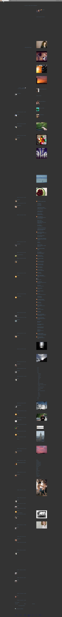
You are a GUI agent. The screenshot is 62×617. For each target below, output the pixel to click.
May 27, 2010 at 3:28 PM (21, 135)
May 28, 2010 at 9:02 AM (21, 361)
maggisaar (18, 137)
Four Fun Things (39, 205)
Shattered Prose (39, 296)
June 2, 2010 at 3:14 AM (21, 472)
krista (18, 426)
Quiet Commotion (39, 288)
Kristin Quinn (19, 205)
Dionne (18, 335)
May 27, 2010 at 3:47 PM (21, 203)
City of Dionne (39, 225)
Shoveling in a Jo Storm (40, 299)
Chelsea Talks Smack (40, 221)
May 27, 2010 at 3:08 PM (21, 123)
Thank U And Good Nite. (40, 314)
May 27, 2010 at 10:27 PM (21, 317)
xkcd (37, 459)
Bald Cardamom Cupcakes (40, 256)
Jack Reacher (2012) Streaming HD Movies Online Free (41, 315)
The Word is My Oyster (40, 326)
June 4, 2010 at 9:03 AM (21, 536)
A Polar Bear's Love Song (40, 207)
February (39, 394)
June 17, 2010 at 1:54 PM (21, 593)
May (38, 382)
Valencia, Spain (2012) (40, 267)
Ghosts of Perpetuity (39, 211)
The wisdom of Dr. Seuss (40, 214)
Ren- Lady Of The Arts (20, 254)
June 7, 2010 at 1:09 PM (21, 569)
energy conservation (40, 383)
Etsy (36, 471)
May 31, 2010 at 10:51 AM (21, 448)
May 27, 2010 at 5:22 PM (21, 241)
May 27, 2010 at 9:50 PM (21, 312)
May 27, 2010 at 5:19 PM (21, 214)
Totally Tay (38, 329)
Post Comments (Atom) (22, 605)
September (39, 377)
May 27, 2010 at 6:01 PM (21, 252)
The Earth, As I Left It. (38, 95)
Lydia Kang (18, 243)
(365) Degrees (39, 203)
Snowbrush (38, 308)
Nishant (18, 510)
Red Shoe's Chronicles (40, 290)
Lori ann (18, 114)
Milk (38, 278)
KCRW (37, 468)
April (39, 392)
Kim (17, 595)
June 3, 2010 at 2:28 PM (21, 503)
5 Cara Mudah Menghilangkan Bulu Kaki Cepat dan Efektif (41, 218)
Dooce (37, 474)
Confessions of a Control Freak (41, 227)
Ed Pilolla (18, 370)
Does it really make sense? (41, 235)
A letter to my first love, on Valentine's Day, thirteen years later (41, 208)
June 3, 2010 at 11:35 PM (21, 524)
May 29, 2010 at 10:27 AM (21, 424)
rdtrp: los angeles (39, 279)
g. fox (18, 314)
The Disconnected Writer (40, 317)
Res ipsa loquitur (31, 4)
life (18, 88)
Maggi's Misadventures (40, 275)
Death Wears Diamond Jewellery (21, 462)
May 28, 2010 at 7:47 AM (21, 333)
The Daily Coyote (38, 464)
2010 (38, 372)
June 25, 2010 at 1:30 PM (21, 600)
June (38, 381)
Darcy (18, 516)
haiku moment (39, 312)
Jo (17, 260)
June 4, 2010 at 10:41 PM (21, 542)
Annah (18, 505)
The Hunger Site (38, 463)
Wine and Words (19, 419)
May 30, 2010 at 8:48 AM (21, 431)
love (20, 88)
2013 (38, 368)
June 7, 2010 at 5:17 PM (21, 577)
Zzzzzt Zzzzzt (38, 242)
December (39, 373)
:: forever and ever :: (39, 273)
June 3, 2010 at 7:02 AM (21, 497)
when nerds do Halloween (42, 101)
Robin (18, 378)
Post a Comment (17, 602)
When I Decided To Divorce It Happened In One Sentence (40, 253)
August (39, 378)
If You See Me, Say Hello (40, 264)
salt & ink (38, 293)
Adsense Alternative (19, 512)
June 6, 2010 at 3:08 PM (21, 550)
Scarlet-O (18, 474)
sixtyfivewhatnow (39, 304)
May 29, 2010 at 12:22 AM (21, 410)
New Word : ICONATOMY (40, 270)
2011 (38, 371)
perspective (23, 88)
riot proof (39, 389)
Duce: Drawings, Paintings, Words (41, 249)
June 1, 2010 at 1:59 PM (21, 460)
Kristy (18, 433)
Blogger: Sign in (39, 220)
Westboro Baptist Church (28, 47)
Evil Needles (38, 470)
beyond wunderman (40, 216)
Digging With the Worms (40, 232)
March (39, 393)
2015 (38, 367)
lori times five (39, 272)
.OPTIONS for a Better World (41, 201)
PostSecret (37, 466)
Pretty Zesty (18, 363)
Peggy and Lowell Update (40, 309)
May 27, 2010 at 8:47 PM (21, 293)
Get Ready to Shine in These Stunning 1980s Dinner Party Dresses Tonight (41, 334)
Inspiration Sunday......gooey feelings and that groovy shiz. (41, 222)
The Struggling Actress (40, 324)
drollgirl (18, 275)
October (39, 376)
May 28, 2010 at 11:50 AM (21, 376)
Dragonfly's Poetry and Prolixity (41, 238)
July (38, 379)
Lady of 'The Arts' (39, 266)
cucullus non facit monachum (41, 229)
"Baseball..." (38, 291)
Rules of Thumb (38, 465)
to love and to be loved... (41, 386)
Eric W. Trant (19, 93)
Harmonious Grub (39, 255)
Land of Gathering (41, 114)
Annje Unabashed (39, 213)
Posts (38, 426)
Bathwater (18, 319)
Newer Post (16, 603)
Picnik (37, 467)
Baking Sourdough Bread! (40, 327)
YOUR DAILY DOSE (40, 336)
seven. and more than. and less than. (41, 294)
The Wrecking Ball (39, 297)
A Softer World (38, 475)
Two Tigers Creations (40, 333)
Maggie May (19, 538)
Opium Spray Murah (39, 236)
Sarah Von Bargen (19, 450)
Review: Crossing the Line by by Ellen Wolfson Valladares (41, 233)
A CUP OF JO (39, 204)
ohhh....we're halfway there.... (41, 390)
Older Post (33, 603)
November (39, 374)
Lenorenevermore (39, 269)
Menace (38, 259)
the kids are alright (40, 388)
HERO (37, 469)
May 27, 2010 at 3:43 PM (21, 197)
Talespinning (39, 311)
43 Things (37, 476)
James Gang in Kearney (40, 261)
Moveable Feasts (39, 281)
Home (25, 603)
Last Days (38, 288)
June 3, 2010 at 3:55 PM (21, 508)
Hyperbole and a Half (40, 258)
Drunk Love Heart (39, 244)
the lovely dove (39, 321)
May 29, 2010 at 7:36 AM (21, 417)
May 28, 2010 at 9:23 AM (21, 368)
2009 (38, 397)
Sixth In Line (39, 302)
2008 (38, 398)
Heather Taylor (19, 405)
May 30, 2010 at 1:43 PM (21, 436)
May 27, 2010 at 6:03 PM (21, 258)
